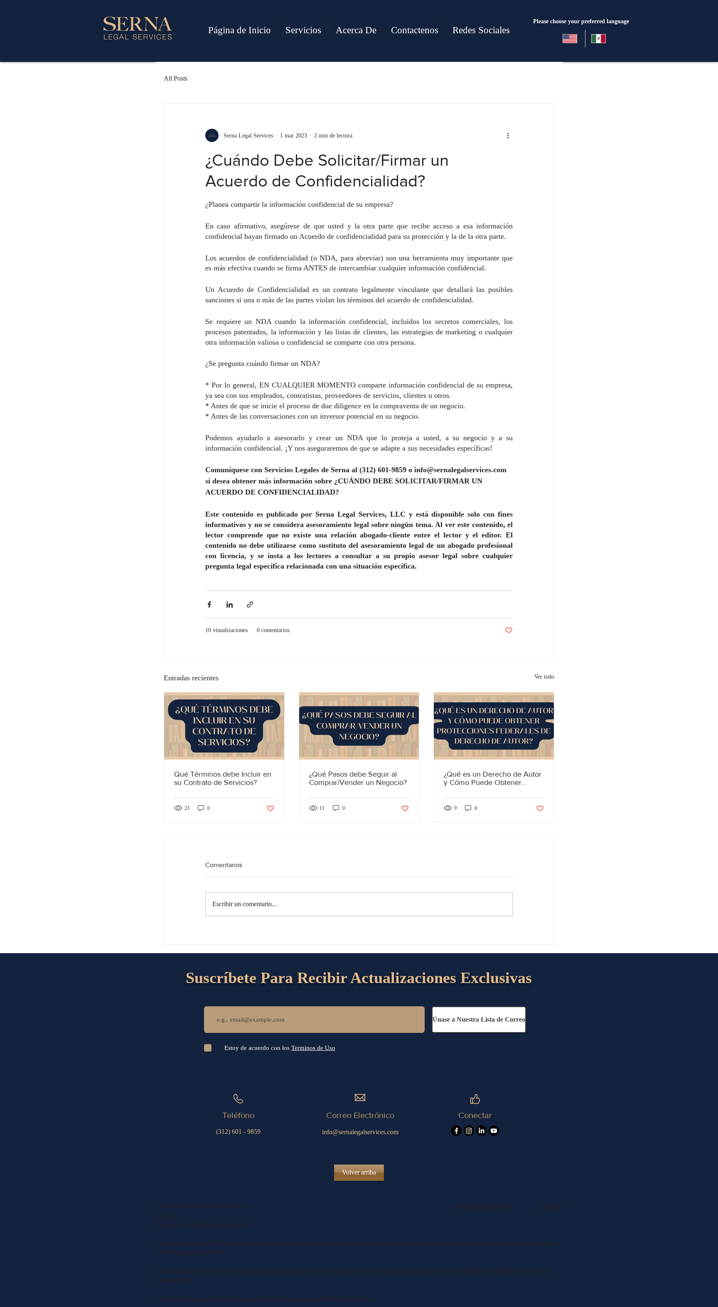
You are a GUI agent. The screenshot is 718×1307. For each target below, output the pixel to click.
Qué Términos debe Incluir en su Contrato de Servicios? (222, 778)
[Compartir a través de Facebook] (209, 604)
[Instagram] (469, 1131)
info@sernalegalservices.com (360, 1131)
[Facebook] (456, 1131)
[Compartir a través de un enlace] (250, 604)
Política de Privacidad (482, 1206)
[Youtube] (494, 1131)
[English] (571, 38)
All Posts (175, 78)
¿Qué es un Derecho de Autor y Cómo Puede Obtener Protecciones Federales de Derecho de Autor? (492, 778)
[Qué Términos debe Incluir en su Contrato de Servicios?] (224, 726)
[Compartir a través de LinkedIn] (230, 604)
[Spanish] (599, 38)
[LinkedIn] (481, 1131)
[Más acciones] (508, 135)
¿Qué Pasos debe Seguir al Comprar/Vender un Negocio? (358, 778)
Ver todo (544, 677)
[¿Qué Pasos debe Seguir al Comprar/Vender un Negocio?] (359, 726)
